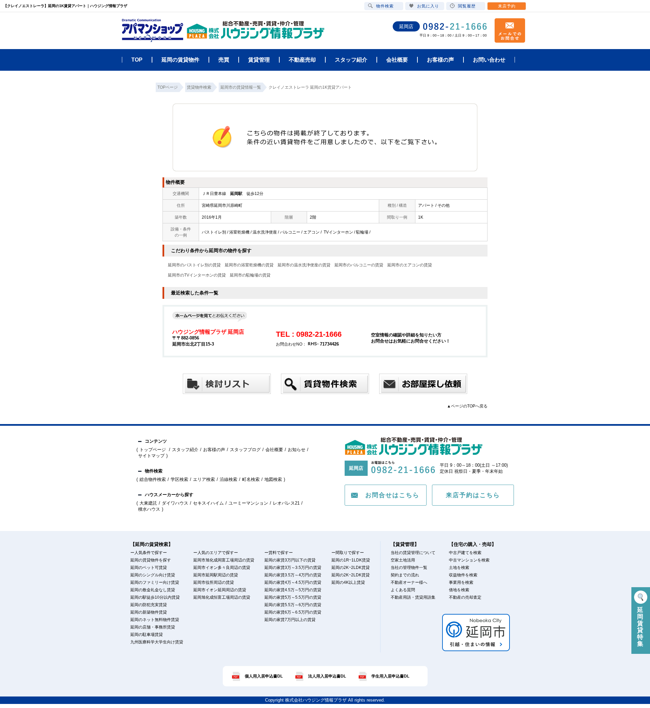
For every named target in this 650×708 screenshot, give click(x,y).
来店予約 (507, 6)
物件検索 (385, 6)
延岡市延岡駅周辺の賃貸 (215, 575)
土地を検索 (459, 567)
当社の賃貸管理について (413, 552)
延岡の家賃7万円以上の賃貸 (290, 619)
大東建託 (148, 503)
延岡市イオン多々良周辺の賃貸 (221, 567)
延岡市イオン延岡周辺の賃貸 (219, 590)
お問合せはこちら (392, 495)
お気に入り (428, 6)
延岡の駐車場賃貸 (146, 634)
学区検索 (179, 479)
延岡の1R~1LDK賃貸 (350, 560)
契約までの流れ (405, 575)
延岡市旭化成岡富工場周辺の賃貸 (223, 560)
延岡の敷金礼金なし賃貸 (152, 590)
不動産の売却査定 (465, 597)
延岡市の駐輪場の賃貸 (250, 275)
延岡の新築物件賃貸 (148, 612)
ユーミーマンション (248, 503)
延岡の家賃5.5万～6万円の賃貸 (292, 604)
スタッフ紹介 (185, 449)
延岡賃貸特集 (640, 626)
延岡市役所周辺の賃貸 (213, 582)
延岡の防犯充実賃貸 (148, 604)
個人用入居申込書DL (264, 676)
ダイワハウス (175, 503)
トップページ (153, 449)
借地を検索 (459, 590)
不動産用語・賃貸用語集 (413, 597)
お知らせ (296, 449)
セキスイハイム (208, 503)
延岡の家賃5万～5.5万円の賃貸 (292, 597)
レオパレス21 (286, 503)
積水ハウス (149, 509)
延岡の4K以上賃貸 (348, 582)
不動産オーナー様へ (409, 582)
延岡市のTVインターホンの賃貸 (197, 275)
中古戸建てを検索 (465, 552)
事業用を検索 (461, 582)
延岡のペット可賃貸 (148, 567)
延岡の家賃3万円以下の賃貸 (290, 560)
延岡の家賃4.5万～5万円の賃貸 (292, 590)
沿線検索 (228, 479)
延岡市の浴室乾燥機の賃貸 (249, 265)
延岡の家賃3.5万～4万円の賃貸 (292, 575)
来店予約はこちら (473, 495)
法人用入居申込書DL (327, 676)
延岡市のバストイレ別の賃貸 (194, 265)
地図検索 (273, 479)
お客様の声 (214, 449)
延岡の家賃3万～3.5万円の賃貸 (292, 567)
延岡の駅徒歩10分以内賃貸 (155, 597)
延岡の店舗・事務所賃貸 (152, 627)
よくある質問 (403, 590)
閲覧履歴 (467, 6)
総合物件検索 (152, 479)
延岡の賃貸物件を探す (150, 560)
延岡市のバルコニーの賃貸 (358, 265)
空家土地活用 (403, 560)
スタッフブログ (245, 449)
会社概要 (274, 449)
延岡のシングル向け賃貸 (152, 575)
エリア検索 (204, 479)
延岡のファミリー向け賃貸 (154, 582)
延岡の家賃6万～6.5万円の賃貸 (292, 612)
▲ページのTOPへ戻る (467, 406)
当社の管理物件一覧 (409, 567)
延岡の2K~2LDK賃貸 (350, 567)
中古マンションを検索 (469, 560)
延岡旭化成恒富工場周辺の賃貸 (221, 597)
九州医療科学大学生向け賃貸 (156, 642)
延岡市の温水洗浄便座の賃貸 (304, 265)
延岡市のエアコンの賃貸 (409, 265)
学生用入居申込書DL (390, 676)
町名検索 (251, 479)
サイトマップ (151, 455)
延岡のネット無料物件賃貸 (154, 619)
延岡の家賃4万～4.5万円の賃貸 (292, 582)
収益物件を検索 (463, 575)
